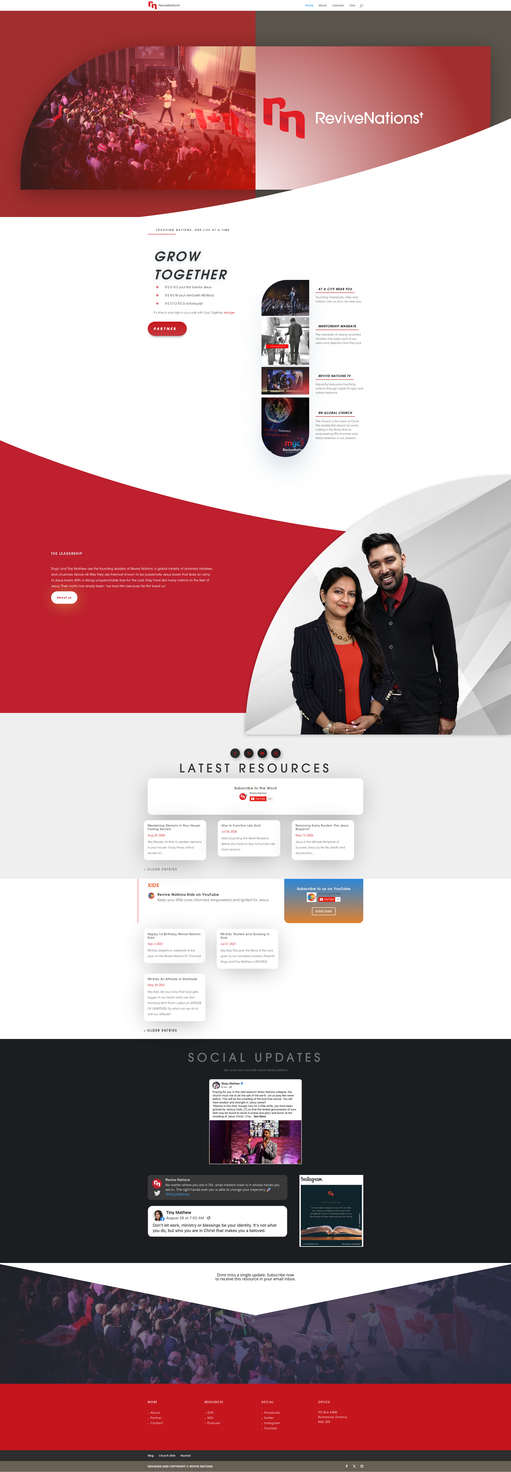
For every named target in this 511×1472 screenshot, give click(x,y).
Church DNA (167, 1455)
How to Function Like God (241, 826)
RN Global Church (335, 413)
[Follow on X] (249, 753)
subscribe (323, 911)
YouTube (270, 1428)
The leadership (66, 553)
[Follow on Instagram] (276, 753)
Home (309, 5)
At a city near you (335, 289)
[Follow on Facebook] (235, 753)
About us (64, 597)
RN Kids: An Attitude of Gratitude (172, 979)
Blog (151, 1455)
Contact (157, 1423)
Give (352, 5)
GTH (210, 1413)
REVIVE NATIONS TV (334, 376)
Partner (156, 1418)
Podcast (213, 1423)
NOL (210, 1418)
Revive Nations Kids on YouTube (188, 894)
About (323, 5)
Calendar (338, 5)
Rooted (186, 1455)
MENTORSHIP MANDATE (337, 326)
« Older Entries (160, 869)
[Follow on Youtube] (262, 753)
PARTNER (165, 328)
